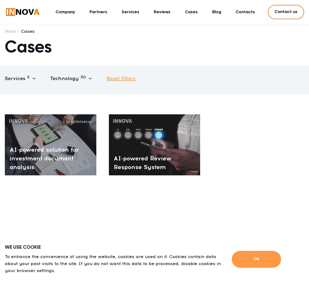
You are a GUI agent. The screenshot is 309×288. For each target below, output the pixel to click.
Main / (12, 31)
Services (130, 12)
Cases (191, 12)
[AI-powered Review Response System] (154, 144)
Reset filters (120, 78)
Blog (216, 12)
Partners (98, 12)
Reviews (162, 12)
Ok (256, 259)
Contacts (245, 12)
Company (65, 12)
